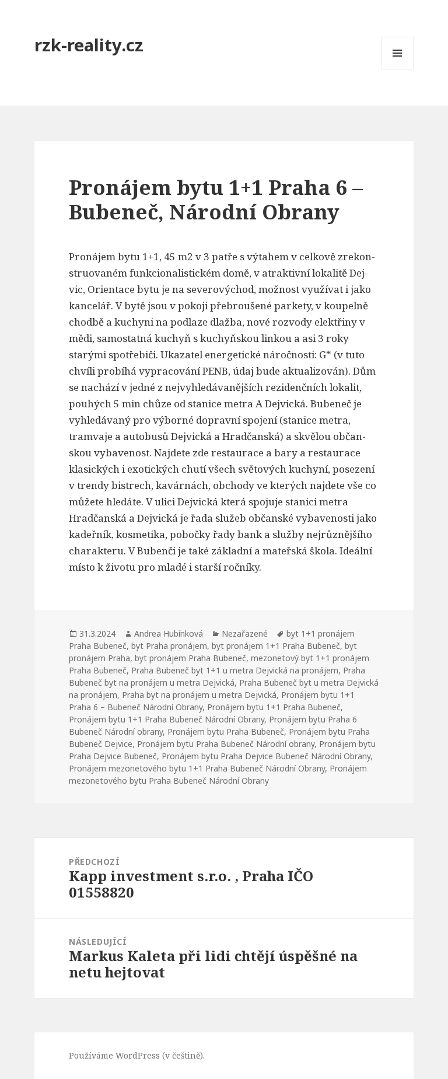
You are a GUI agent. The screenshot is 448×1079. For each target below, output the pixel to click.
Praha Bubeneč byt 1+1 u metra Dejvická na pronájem (234, 670)
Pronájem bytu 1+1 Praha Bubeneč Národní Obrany (166, 719)
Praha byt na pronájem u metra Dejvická (199, 694)
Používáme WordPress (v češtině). (137, 1055)
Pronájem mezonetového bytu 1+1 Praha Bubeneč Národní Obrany (197, 768)
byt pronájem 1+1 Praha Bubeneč (276, 645)
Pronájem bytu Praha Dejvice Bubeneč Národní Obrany (266, 756)
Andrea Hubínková (168, 633)
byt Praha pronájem (169, 645)
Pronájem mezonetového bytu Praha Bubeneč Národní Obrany (218, 774)
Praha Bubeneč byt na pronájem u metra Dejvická (217, 676)
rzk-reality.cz (89, 44)
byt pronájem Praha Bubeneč (190, 658)
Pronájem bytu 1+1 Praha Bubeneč (274, 707)
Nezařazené (245, 633)
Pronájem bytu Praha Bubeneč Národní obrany (225, 743)
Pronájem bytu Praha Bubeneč (225, 731)
